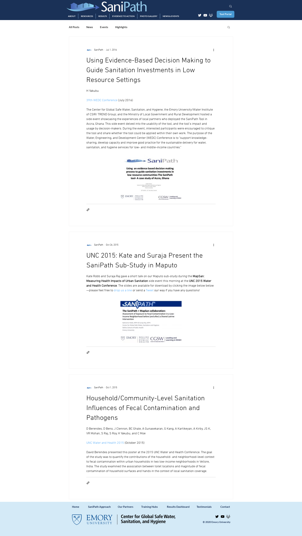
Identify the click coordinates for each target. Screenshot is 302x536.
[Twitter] (199, 15)
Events (104, 27)
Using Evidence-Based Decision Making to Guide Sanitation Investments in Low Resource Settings (148, 70)
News (89, 27)
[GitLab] (211, 15)
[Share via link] (88, 209)
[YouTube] (205, 15)
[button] (71, 16)
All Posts (74, 27)
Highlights (121, 27)
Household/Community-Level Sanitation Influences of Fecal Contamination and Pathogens (145, 408)
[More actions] (213, 50)
